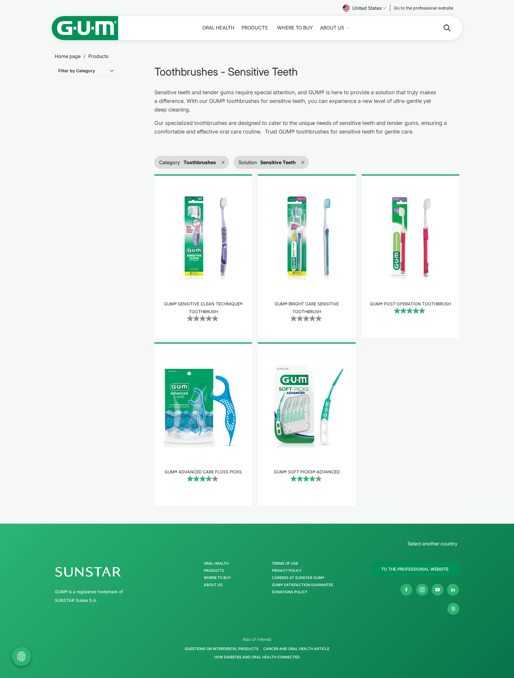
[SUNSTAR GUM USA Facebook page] (406, 590)
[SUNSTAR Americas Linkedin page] (453, 590)
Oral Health (218, 28)
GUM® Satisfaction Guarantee (302, 585)
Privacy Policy (287, 570)
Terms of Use (285, 563)
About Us (332, 28)
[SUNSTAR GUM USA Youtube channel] (438, 590)
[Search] (442, 28)
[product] (203, 256)
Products (255, 28)
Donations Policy (289, 592)
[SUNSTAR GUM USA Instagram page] (422, 590)
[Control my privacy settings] (453, 609)
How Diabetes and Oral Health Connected (257, 657)
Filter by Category (76, 70)
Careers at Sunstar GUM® (298, 578)
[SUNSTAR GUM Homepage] (85, 28)
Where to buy (295, 28)
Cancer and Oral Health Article (296, 648)
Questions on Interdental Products (221, 648)
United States (367, 8)
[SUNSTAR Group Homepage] (106, 572)
